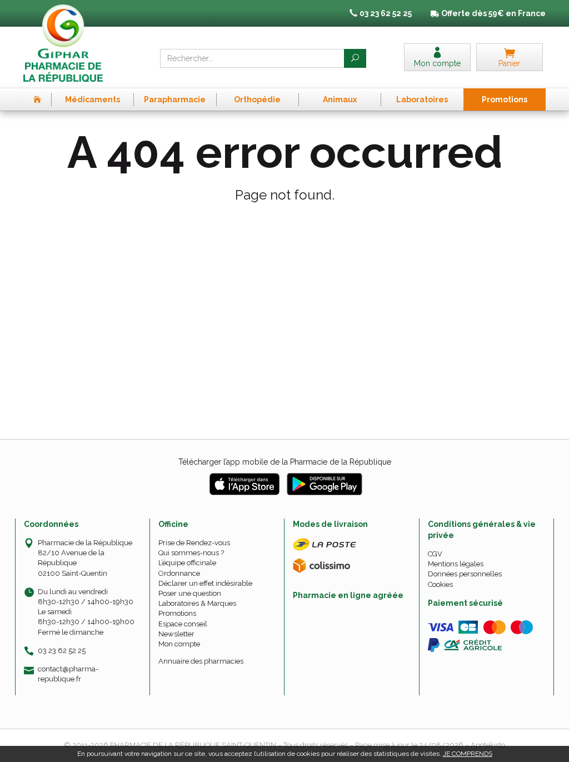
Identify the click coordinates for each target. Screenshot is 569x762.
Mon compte (179, 644)
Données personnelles (465, 574)
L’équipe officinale (187, 563)
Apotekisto (488, 745)
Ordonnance (179, 573)
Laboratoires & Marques (197, 603)
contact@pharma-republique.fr (68, 673)
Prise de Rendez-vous (194, 543)
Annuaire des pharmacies (200, 661)
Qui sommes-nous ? (191, 553)
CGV (435, 554)
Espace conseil (182, 624)
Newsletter (176, 634)
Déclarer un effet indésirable (205, 583)
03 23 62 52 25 (62, 650)
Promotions (177, 613)
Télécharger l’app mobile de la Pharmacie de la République (284, 461)
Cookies (440, 584)
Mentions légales (455, 564)
